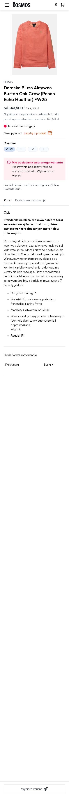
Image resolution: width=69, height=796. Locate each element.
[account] (56, 5)
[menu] (7, 5)
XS (11, 149)
